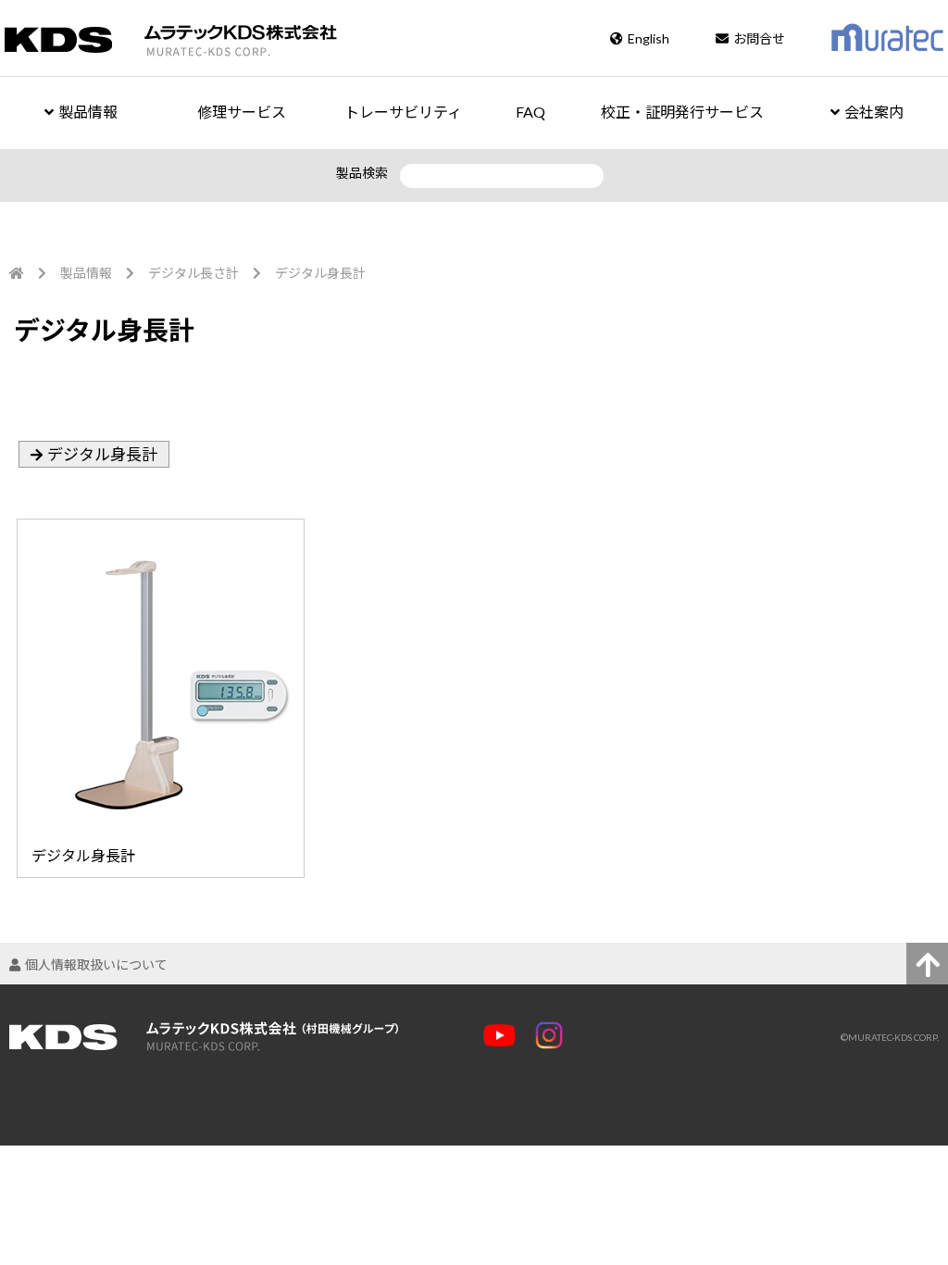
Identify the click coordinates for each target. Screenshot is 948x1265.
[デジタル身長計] (157, 525)
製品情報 (88, 111)
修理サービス (241, 111)
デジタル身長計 (102, 454)
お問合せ (759, 38)
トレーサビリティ (403, 111)
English (648, 38)
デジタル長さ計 (193, 273)
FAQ (530, 111)
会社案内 (874, 111)
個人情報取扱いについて (96, 964)
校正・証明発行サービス (682, 111)
